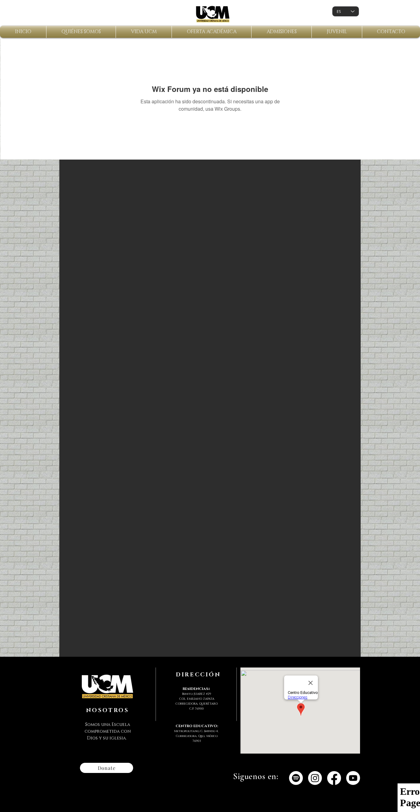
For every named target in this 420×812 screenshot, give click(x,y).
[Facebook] (334, 778)
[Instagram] (315, 778)
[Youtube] (353, 778)
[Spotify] (296, 778)
